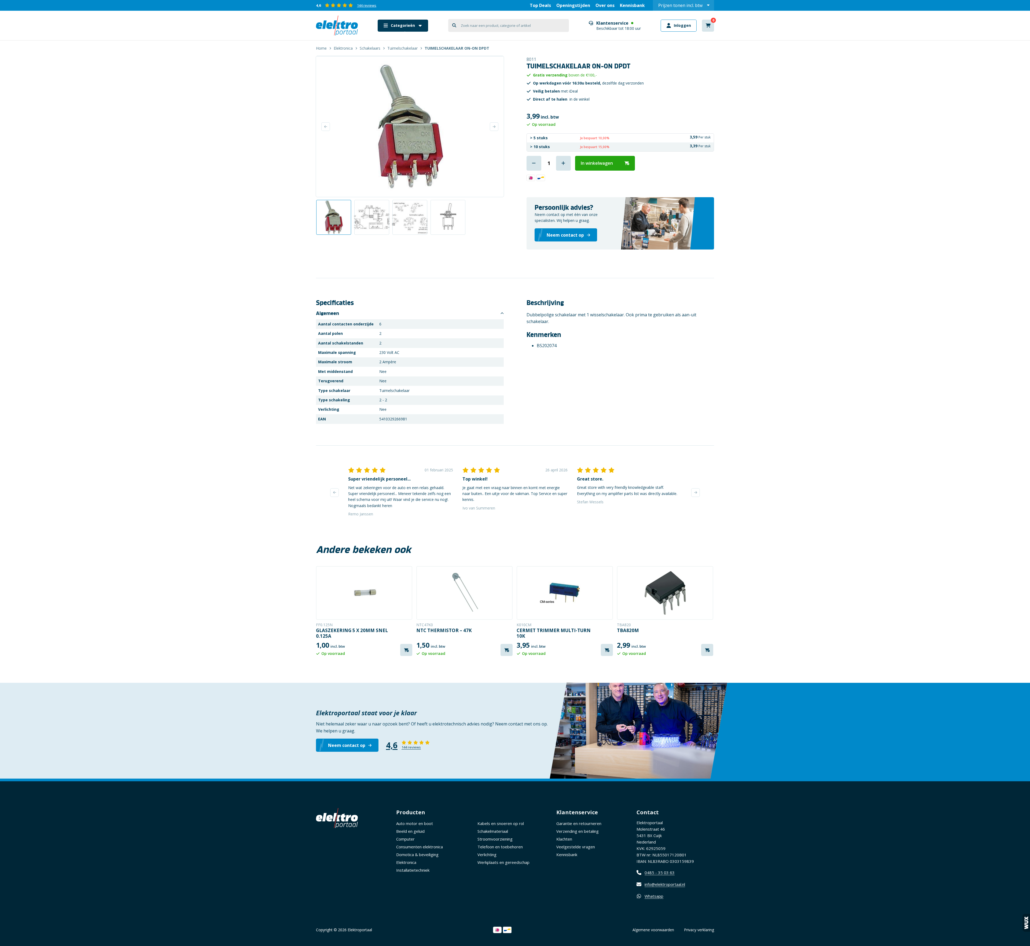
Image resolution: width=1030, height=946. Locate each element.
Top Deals (540, 5)
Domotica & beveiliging (417, 854)
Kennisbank (632, 5)
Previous (325, 126)
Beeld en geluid (410, 831)
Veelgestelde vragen (575, 846)
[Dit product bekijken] (364, 593)
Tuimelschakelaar (402, 48)
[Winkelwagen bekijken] (708, 26)
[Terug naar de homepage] (337, 25)
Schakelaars (370, 48)
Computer (405, 839)
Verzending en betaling (577, 831)
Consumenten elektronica (419, 846)
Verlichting (486, 854)
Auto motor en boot (414, 823)
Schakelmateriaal (492, 831)
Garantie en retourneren (578, 823)
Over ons (605, 5)
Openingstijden (573, 5)
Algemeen (327, 313)
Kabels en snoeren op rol (500, 823)
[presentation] (334, 492)
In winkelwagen (597, 163)
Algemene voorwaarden (653, 929)
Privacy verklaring (699, 929)
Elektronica (343, 48)
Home (321, 48)
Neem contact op (346, 745)
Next (494, 126)
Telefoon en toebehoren (500, 846)
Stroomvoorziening (495, 839)
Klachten (564, 839)
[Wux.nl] (1026, 923)
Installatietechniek (412, 870)
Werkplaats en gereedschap (503, 862)
